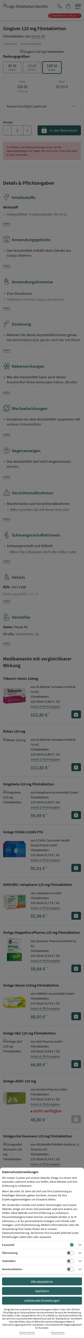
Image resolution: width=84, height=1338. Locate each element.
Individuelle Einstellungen (42, 1300)
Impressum (58, 1332)
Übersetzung (10, 1253)
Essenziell (8, 1245)
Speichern (42, 1291)
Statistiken (8, 1261)
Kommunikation (12, 1269)
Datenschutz (27, 1332)
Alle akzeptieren (42, 1281)
